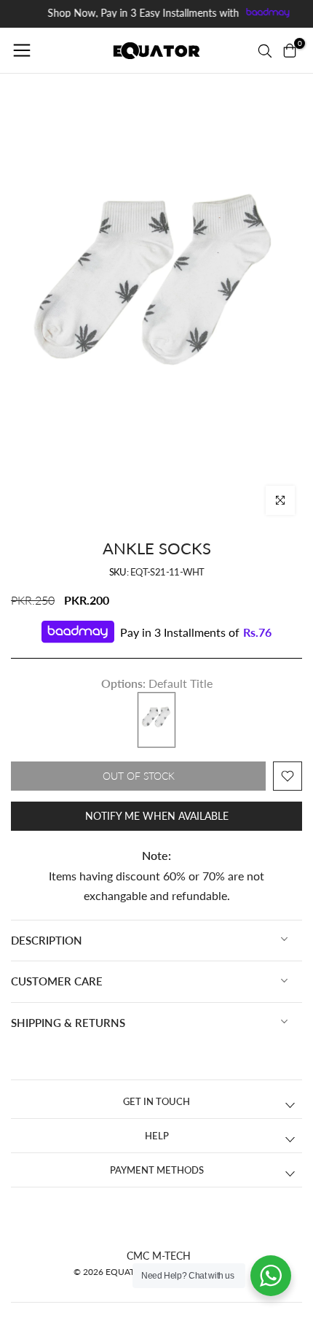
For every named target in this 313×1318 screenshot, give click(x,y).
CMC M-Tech (159, 1255)
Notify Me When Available (157, 816)
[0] (290, 50)
